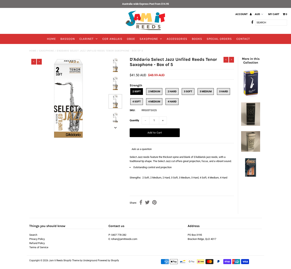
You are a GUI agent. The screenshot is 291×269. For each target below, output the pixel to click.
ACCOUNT (241, 14)
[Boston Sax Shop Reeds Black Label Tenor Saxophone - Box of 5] (250, 124)
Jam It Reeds (56, 260)
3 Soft (188, 91)
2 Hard (172, 91)
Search (33, 234)
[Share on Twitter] (147, 203)
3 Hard (223, 91)
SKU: (132, 110)
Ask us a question (142, 149)
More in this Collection (251, 60)
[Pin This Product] (154, 203)
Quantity (134, 120)
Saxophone (46, 51)
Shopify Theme (71, 260)
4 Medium (154, 101)
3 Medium (206, 91)
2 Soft (136, 91)
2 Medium (154, 91)
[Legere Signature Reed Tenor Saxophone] (250, 176)
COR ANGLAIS (112, 39)
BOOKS (197, 39)
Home (32, 51)
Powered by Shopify (108, 260)
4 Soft (136, 101)
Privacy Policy (37, 239)
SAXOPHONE (149, 39)
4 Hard (172, 101)
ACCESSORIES (177, 39)
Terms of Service (38, 247)
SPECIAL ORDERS (219, 39)
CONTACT (243, 39)
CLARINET (86, 39)
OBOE (131, 39)
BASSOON (67, 39)
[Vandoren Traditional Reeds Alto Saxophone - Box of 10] (250, 96)
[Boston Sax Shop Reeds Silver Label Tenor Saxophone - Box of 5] (250, 150)
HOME (51, 39)
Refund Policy (37, 243)
